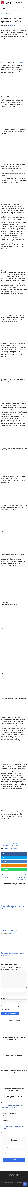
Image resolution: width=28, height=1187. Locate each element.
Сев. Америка (11, 933)
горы (10, 848)
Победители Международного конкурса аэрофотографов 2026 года (14, 1038)
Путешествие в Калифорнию (14, 1055)
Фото (10, 911)
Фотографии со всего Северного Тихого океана (13, 1127)
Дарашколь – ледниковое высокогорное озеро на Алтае (14, 1071)
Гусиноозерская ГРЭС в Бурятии (12, 844)
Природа (8, 13)
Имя (2, 991)
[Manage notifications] (24, 1183)
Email (3, 998)
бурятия (6, 848)
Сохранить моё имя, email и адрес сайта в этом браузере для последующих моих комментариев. (12, 1007)
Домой (3, 13)
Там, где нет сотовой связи (11, 846)
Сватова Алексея (19, 62)
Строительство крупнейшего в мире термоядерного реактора (14, 1089)
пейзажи (14, 848)
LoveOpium (7, 2)
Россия (15, 25)
